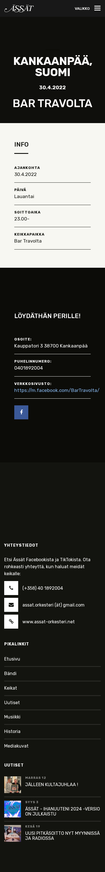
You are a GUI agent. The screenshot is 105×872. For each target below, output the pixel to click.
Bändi (10, 673)
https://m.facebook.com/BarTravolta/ (56, 390)
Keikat (10, 688)
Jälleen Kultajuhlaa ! (51, 784)
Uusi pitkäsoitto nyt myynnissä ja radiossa (62, 836)
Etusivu (12, 659)
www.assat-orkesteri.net (48, 621)
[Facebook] (21, 412)
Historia (12, 731)
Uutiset (12, 702)
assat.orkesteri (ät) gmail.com (53, 605)
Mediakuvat (16, 746)
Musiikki (12, 717)
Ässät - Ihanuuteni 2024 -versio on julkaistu (62, 811)
